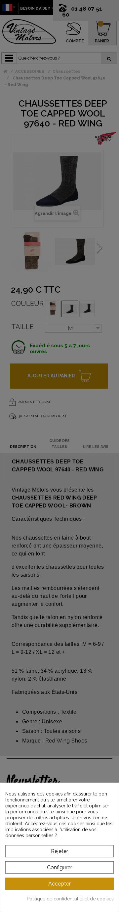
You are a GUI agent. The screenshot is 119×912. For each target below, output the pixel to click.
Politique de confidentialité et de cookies (70, 898)
